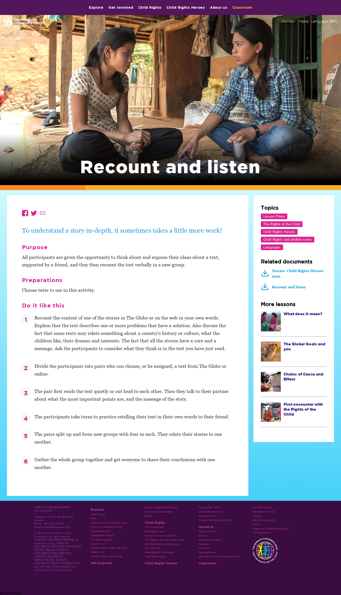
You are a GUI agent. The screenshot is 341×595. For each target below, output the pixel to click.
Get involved (121, 7)
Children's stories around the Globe (109, 522)
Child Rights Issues (155, 556)
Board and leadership (209, 540)
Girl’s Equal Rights (154, 527)
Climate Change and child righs (107, 556)
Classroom (242, 7)
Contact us (204, 548)
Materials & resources (264, 512)
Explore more (97, 552)
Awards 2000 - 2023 (209, 507)
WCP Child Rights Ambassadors (162, 544)
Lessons (257, 516)
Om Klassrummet (262, 532)
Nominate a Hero (207, 516)
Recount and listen (289, 287)
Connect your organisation (158, 512)
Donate (148, 516)
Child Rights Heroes (186, 7)
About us (218, 7)
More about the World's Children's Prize (219, 556)
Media (303, 21)
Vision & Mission (207, 531)
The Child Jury (152, 548)
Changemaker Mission (102, 535)
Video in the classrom (264, 520)
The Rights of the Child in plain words (164, 540)
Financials (204, 544)
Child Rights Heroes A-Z (211, 512)
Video (93, 518)
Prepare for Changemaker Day (106, 527)
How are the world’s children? (160, 535)
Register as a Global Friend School (271, 528)
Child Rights (150, 7)
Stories (256, 524)
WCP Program (98, 514)
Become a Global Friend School (161, 507)
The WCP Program (262, 507)
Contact (288, 21)
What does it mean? (303, 314)
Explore (96, 7)
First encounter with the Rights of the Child (303, 409)
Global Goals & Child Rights (159, 552)
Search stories (98, 544)
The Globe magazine (101, 539)
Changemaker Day (100, 531)
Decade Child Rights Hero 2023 (215, 520)
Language (324, 21)
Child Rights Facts (154, 531)
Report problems (207, 552)
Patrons (203, 535)
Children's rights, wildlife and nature (109, 548)
